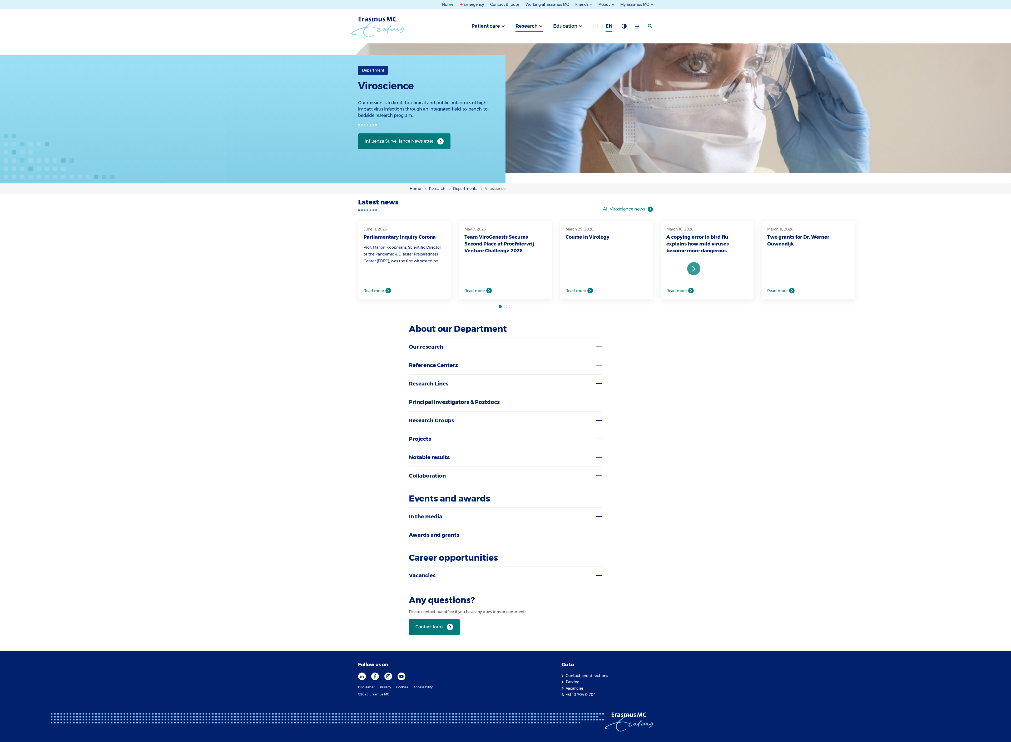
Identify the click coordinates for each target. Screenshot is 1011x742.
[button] (693, 268)
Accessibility (423, 687)
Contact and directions (587, 675)
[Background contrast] (624, 27)
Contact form (429, 626)
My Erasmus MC (635, 4)
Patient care (486, 26)
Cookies (402, 687)
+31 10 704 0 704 (581, 694)
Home (447, 4)
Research (527, 26)
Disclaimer (366, 687)
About (605, 4)
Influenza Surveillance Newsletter (399, 141)
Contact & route (504, 4)
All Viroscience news (624, 209)
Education (565, 26)
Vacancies (574, 688)
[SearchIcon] (650, 26)
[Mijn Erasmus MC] (637, 27)
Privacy (385, 687)
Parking (572, 682)
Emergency (473, 4)
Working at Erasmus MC (547, 4)
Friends (582, 4)
